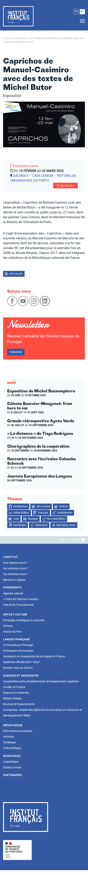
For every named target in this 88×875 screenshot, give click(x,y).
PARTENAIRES (12, 775)
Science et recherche (16, 692)
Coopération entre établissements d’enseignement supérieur (41, 681)
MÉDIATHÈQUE (13, 725)
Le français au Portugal (18, 645)
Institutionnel (64, 512)
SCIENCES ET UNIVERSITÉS (20, 675)
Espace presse (12, 767)
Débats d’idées (12, 698)
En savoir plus (65, 185)
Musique (33, 518)
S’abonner (15, 352)
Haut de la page (70, 539)
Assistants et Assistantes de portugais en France (34, 656)
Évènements (23, 38)
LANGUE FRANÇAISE (16, 639)
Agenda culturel (13, 593)
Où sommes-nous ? (15, 574)
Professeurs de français (18, 650)
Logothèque (10, 761)
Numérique (19, 525)
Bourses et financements (19, 704)
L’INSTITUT (10, 557)
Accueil (8, 38)
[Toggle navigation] (81, 21)
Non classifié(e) (56, 518)
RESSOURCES (12, 756)
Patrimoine (41, 525)
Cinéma (63, 506)
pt (82, 11)
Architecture (20, 506)
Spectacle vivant (66, 525)
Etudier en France (14, 687)
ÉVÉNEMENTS (12, 587)
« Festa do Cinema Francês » (21, 599)
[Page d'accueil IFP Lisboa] (25, 818)
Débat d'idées (21, 512)
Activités (8, 736)
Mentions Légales (14, 579)
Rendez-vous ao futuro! (18, 667)
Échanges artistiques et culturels (23, 620)
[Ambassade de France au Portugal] (17, 850)
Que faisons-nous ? (15, 562)
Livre (16, 518)
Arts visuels (16, 273)
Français (43, 512)
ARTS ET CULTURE (15, 614)
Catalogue (9, 742)
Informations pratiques (17, 731)
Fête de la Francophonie (18, 604)
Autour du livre (12, 631)
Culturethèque (12, 748)
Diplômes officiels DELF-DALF (21, 662)
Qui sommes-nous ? (15, 568)
